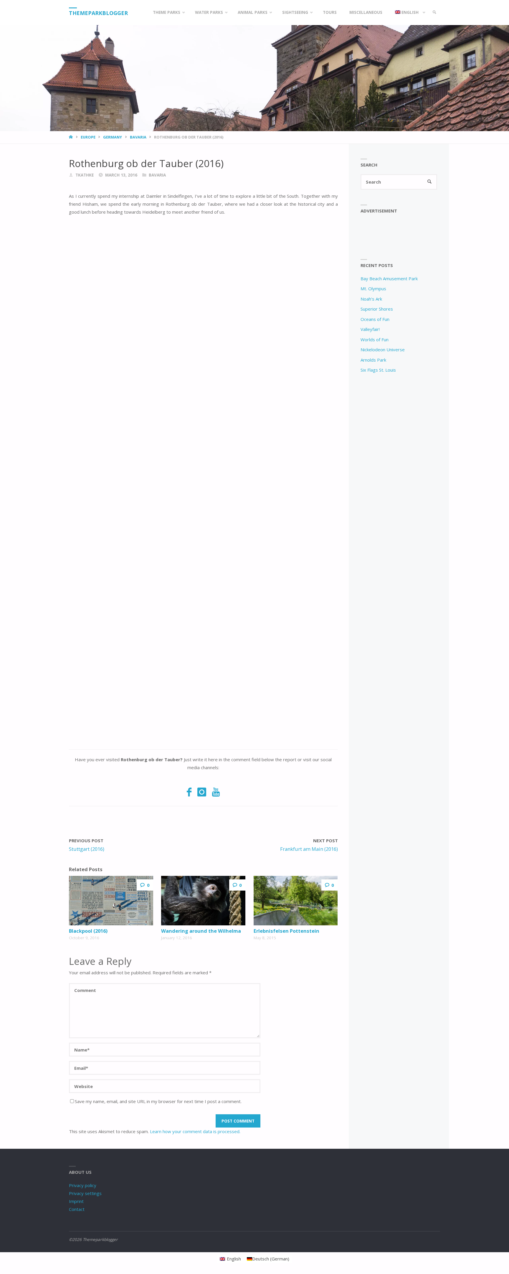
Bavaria (138, 137)
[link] (434, 12)
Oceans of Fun (375, 319)
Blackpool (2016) (88, 930)
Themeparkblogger (98, 13)
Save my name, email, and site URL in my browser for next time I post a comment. (158, 1101)
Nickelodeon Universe (383, 349)
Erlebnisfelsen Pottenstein (286, 930)
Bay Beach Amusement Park (389, 278)
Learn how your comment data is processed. (195, 1131)
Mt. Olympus (373, 288)
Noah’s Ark (371, 299)
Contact (77, 1209)
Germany (112, 137)
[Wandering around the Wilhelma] (203, 900)
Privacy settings (85, 1193)
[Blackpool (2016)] (111, 900)
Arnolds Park (373, 360)
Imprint (76, 1201)
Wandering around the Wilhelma (201, 930)
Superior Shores (377, 309)
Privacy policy (82, 1185)
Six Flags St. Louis (378, 370)
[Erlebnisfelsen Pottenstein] (296, 900)
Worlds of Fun (375, 339)
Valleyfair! (370, 329)
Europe (88, 137)
